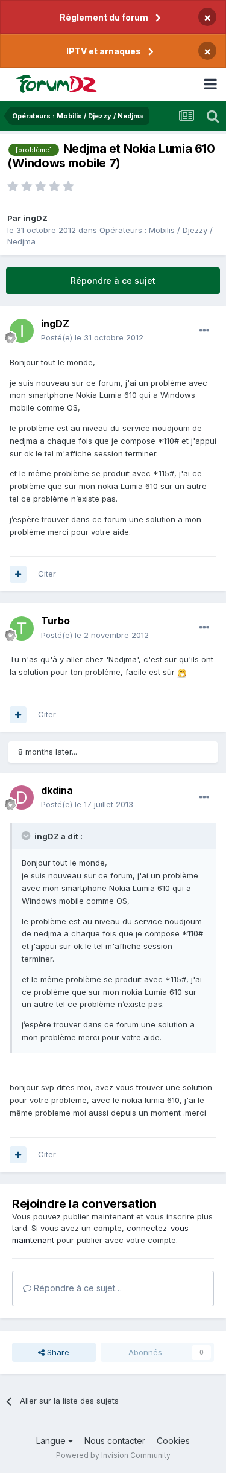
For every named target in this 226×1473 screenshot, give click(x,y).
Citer (47, 573)
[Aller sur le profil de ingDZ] (22, 331)
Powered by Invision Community (113, 1455)
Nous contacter (114, 1441)
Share (57, 1352)
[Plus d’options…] (204, 331)
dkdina (57, 790)
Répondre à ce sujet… (76, 1288)
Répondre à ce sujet (113, 280)
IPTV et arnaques (103, 51)
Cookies (173, 1441)
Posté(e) (92, 337)
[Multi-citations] (18, 574)
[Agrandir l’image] (182, 672)
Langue (52, 1441)
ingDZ (35, 218)
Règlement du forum (104, 17)
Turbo (55, 621)
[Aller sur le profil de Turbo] (22, 628)
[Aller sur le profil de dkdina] (22, 797)
